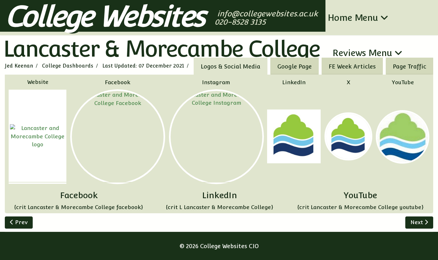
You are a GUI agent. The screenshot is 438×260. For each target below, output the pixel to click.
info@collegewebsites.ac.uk (268, 13)
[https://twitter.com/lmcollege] (348, 136)
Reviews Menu (362, 53)
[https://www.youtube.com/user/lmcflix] (402, 137)
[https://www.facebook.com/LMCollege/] (117, 136)
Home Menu (353, 17)
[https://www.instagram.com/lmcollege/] (216, 136)
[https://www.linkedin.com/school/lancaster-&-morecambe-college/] (294, 136)
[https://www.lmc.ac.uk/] (37, 136)
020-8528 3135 (241, 22)
